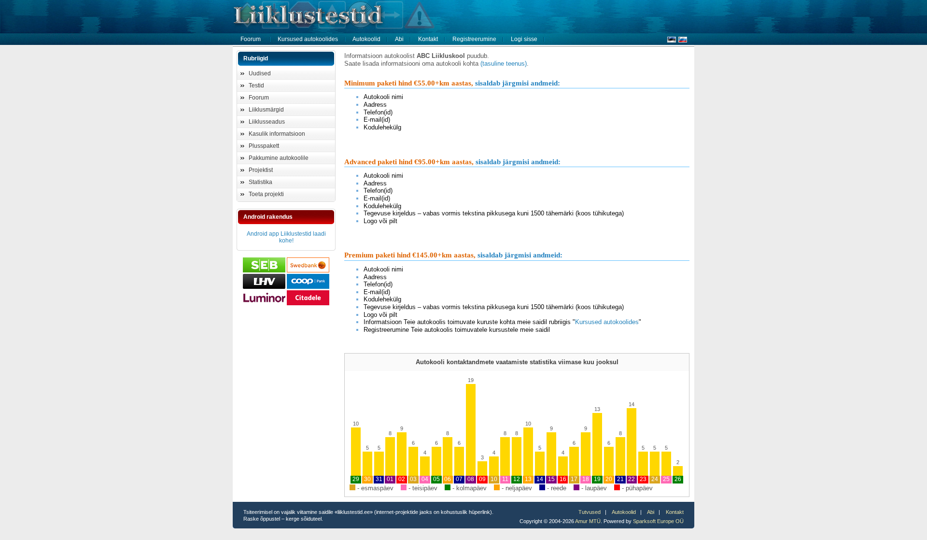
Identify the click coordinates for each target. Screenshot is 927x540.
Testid (256, 85)
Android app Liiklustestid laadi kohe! (286, 237)
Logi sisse (524, 39)
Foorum (250, 39)
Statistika (260, 182)
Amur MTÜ (588, 521)
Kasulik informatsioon (277, 133)
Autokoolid (366, 39)
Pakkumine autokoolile (279, 158)
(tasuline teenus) (503, 63)
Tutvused (589, 512)
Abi (399, 39)
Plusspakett (264, 145)
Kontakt (428, 39)
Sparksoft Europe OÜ (658, 521)
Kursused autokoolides (308, 39)
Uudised (260, 73)
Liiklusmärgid (266, 109)
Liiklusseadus (267, 121)
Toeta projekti (266, 194)
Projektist (261, 170)
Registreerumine (474, 39)
